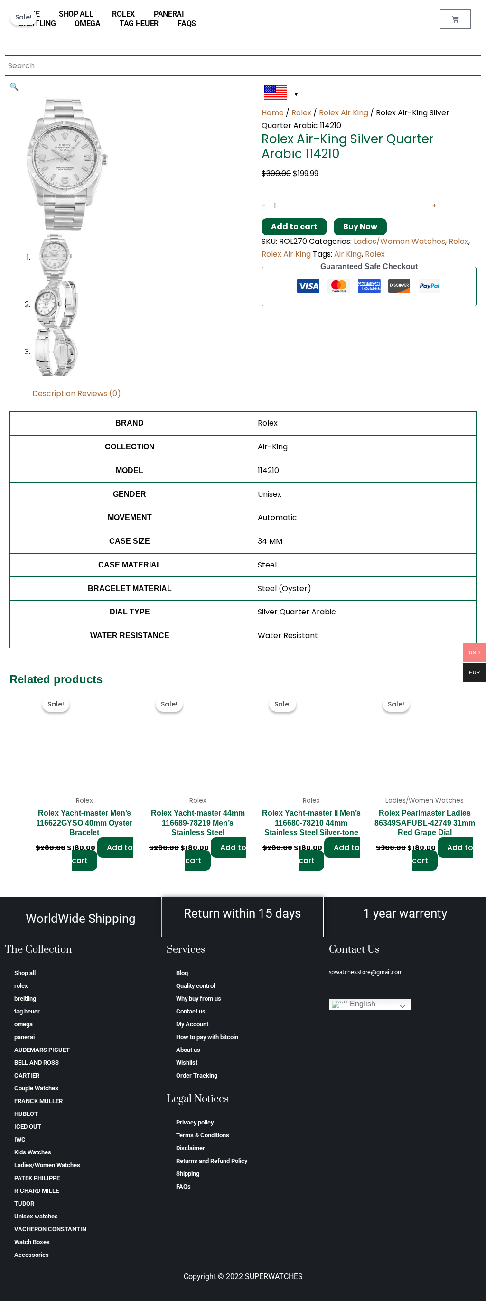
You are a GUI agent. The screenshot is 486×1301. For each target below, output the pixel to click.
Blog (182, 972)
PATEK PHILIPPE (37, 1177)
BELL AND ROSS (36, 1062)
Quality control (195, 985)
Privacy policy (195, 1122)
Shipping (187, 1173)
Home (273, 112)
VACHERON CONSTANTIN (50, 1229)
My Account (192, 1024)
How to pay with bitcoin (207, 1037)
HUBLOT (26, 1113)
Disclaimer (190, 1148)
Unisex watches (36, 1216)
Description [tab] (53, 393)
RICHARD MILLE (36, 1190)
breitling (37, 23)
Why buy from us (198, 998)
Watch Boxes (32, 1241)
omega (88, 23)
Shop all (76, 14)
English (361, 1004)
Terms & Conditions (202, 1135)
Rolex (301, 112)
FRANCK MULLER (38, 1101)
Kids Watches (32, 1152)
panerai (169, 14)
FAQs (187, 23)
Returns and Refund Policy (211, 1160)
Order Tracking (196, 1075)
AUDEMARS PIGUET (42, 1049)
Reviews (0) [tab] (99, 393)
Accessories (31, 1254)
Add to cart (294, 226)
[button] (14, 86)
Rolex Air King (343, 112)
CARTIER (26, 1075)
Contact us (191, 1011)
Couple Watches (36, 1088)
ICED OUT (27, 1126)
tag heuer (139, 23)
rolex (123, 14)
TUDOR (24, 1203)
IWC (20, 1139)
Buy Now (360, 226)
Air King (348, 254)
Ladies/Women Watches (399, 241)
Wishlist (186, 1062)
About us (188, 1049)
